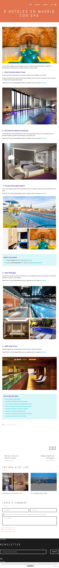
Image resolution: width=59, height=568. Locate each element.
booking (44, 83)
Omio (30, 260)
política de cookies (36, 564)
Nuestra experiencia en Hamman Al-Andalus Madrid (18, 406)
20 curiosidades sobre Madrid (12, 399)
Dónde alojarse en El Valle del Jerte (12, 493)
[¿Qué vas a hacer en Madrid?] (29, 433)
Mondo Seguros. (38, 263)
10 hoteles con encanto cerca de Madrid (15, 416)
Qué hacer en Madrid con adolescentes (15, 411)
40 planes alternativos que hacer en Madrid (16, 409)
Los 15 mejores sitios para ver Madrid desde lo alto (18, 404)
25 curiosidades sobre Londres (39, 493)
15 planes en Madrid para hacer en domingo (16, 401)
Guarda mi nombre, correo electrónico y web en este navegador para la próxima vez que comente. (25, 514)
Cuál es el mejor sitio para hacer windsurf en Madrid (18, 413)
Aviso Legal (2, 561)
